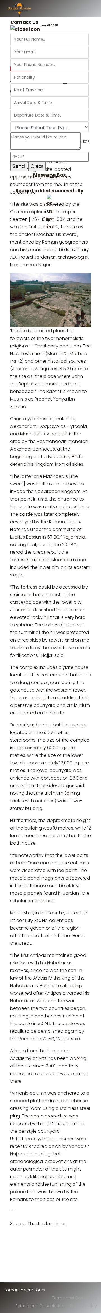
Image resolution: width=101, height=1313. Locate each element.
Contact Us (24, 22)
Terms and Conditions (74, 1298)
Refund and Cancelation (39, 1306)
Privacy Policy (83, 1306)
